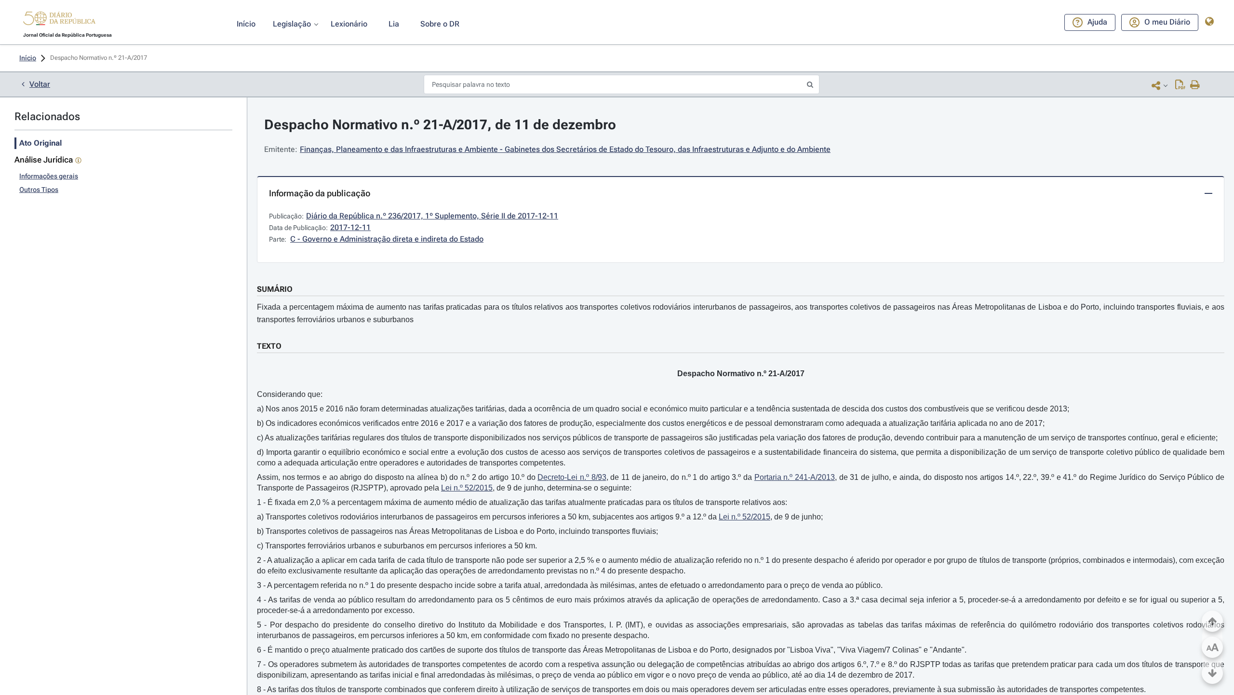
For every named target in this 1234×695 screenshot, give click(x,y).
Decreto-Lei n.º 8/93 (571, 477)
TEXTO (269, 346)
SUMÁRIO (275, 289)
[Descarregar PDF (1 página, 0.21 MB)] (1180, 85)
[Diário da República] (59, 20)
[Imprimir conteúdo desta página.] (1195, 85)
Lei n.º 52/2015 (467, 488)
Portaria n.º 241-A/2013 (794, 477)
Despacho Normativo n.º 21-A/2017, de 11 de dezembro (440, 125)
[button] (59, 20)
